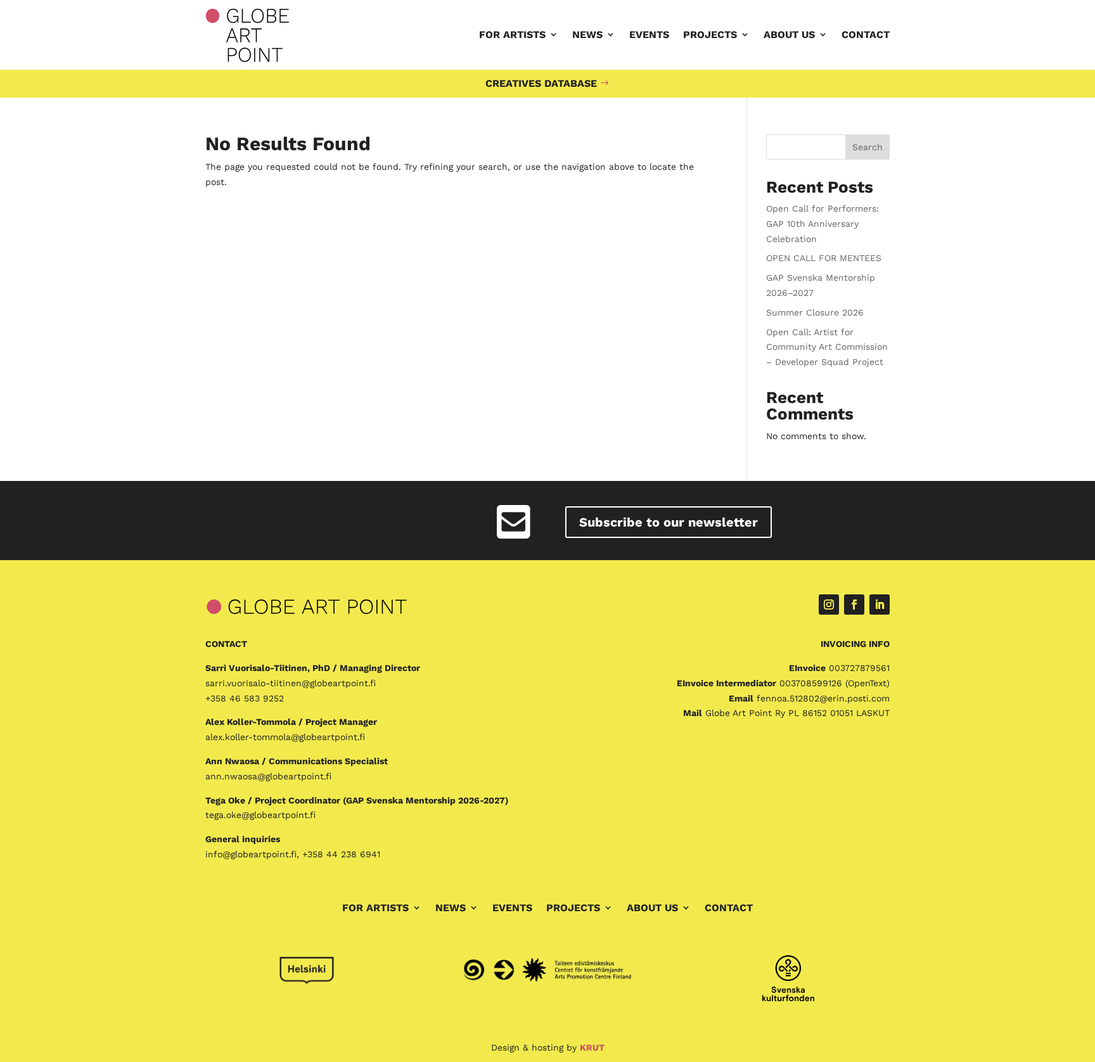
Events (649, 35)
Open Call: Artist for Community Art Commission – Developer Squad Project (827, 347)
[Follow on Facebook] (854, 604)
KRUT (592, 1047)
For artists (512, 35)
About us (789, 35)
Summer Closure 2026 (815, 312)
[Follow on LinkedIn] (879, 604)
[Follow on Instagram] (829, 604)
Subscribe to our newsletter (668, 522)
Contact (866, 35)
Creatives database (541, 83)
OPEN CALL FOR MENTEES (823, 258)
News (587, 35)
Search (867, 147)
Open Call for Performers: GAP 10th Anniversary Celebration (822, 223)
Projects (710, 35)
